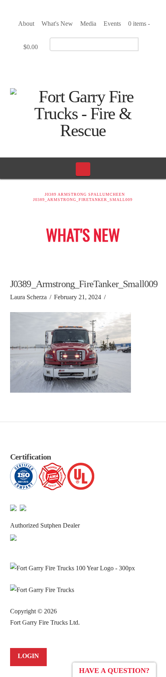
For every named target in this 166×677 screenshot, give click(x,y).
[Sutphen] (13, 536)
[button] (83, 169)
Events (112, 23)
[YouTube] (85, 66)
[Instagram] (99, 66)
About (26, 23)
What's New (57, 23)
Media (88, 23)
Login (28, 655)
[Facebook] (71, 66)
